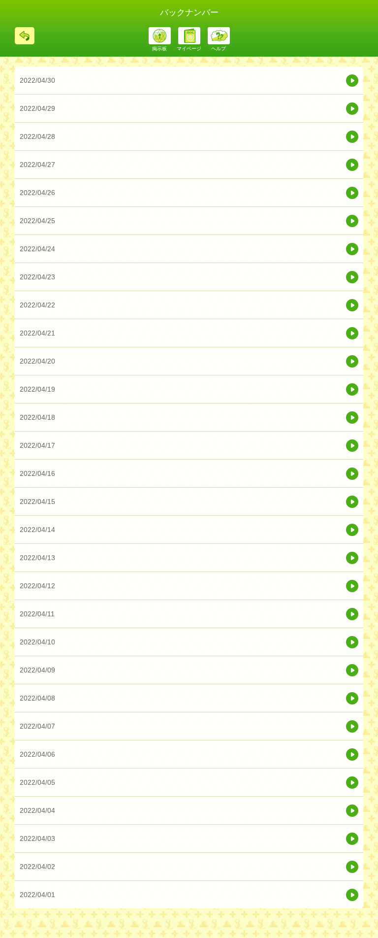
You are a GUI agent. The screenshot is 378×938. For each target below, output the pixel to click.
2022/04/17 (37, 445)
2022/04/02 (37, 867)
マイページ (189, 48)
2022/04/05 (37, 782)
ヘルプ (218, 48)
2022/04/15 (37, 501)
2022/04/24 (37, 249)
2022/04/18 (37, 417)
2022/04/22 (37, 305)
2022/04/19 (37, 389)
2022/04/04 (37, 810)
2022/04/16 (37, 473)
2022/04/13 (37, 558)
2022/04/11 (37, 614)
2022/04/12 (37, 586)
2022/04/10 (37, 642)
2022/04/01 (37, 895)
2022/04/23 (37, 277)
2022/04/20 (37, 361)
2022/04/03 (37, 838)
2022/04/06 (37, 754)
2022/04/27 (37, 164)
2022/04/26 (37, 193)
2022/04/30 (37, 80)
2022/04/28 (37, 136)
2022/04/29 (37, 108)
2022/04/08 (37, 698)
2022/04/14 (37, 530)
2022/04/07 (37, 726)
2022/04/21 (37, 333)
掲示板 (159, 48)
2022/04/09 (37, 670)
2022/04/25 (37, 221)
